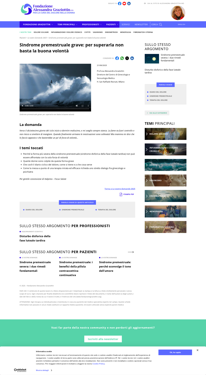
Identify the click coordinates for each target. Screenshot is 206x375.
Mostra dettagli (42, 370)
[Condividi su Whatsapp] (122, 58)
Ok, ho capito (175, 352)
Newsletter (141, 24)
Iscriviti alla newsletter (103, 339)
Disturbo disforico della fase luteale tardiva (35, 238)
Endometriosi (111, 32)
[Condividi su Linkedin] (132, 58)
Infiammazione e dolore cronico (66, 32)
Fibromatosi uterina (143, 32)
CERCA (154, 24)
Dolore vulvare (41, 32)
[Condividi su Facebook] (117, 58)
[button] (131, 252)
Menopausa (125, 32)
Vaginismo (98, 32)
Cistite (87, 32)
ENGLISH (181, 24)
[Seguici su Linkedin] (129, 3)
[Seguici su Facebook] (119, 3)
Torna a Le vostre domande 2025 (120, 189)
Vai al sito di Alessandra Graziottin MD (165, 3)
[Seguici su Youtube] (124, 3)
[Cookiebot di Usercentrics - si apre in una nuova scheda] (20, 370)
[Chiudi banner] (197, 350)
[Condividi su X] (127, 58)
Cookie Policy (99, 364)
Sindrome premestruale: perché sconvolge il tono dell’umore (115, 266)
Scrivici (126, 24)
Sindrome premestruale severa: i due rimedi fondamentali (35, 266)
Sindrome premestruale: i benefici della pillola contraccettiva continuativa (76, 268)
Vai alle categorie (158, 113)
